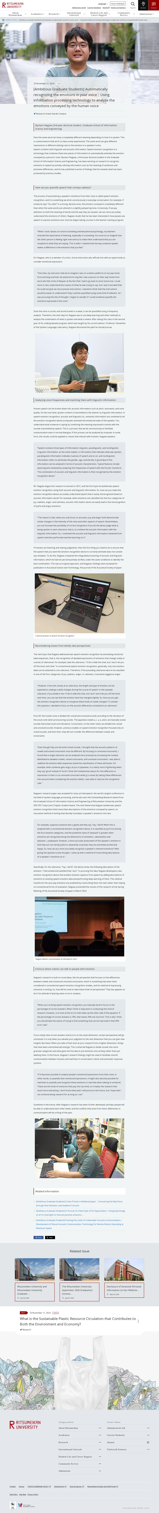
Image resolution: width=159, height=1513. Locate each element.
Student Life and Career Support (99, 13)
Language (102, 3)
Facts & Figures (76, 1486)
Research (53, 13)
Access (21, 1486)
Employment (59, 1486)
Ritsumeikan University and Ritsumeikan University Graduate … (32, 1290)
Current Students (94, 7)
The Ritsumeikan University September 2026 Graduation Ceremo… (77, 1290)
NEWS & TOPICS (11, 20)
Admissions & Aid (79, 7)
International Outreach (74, 13)
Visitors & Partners (118, 7)
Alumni (105, 7)
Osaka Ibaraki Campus (55, 113)
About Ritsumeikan (15, 13)
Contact (13, 1486)
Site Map (22, 1494)
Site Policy (14, 1494)
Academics (36, 13)
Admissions (145, 13)
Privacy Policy (33, 1494)
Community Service (124, 13)
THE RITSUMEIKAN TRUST (38, 1486)
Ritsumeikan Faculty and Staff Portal (101, 1486)
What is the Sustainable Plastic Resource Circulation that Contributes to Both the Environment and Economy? (78, 1321)
